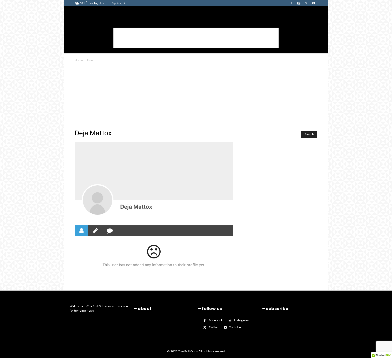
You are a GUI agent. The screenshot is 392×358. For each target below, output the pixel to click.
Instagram (241, 320)
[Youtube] (313, 3)
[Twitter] (306, 3)
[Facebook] (291, 3)
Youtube (235, 327)
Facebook (216, 320)
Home (79, 60)
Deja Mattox (136, 206)
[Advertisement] (196, 38)
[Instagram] (298, 3)
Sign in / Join (119, 3)
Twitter (213, 327)
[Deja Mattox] (97, 200)
